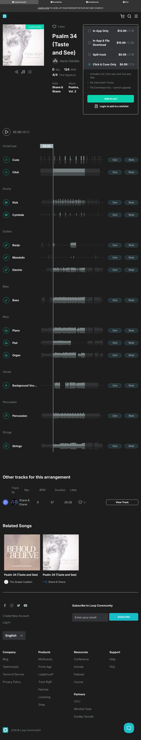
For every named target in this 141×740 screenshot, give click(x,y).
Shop (41, 704)
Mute (131, 159)
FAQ (112, 666)
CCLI (77, 701)
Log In (6, 622)
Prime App (44, 666)
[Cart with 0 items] (122, 16)
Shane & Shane (57, 89)
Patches (43, 689)
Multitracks (45, 659)
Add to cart (110, 98)
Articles (79, 666)
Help (112, 659)
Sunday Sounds (83, 716)
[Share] (16, 72)
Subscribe (124, 616)
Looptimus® (45, 674)
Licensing (44, 697)
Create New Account (16, 616)
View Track (122, 502)
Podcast (79, 674)
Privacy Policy (12, 682)
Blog (5, 659)
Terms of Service (13, 674)
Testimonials (11, 666)
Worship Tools (82, 709)
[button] (23, 45)
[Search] (129, 16)
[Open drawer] (136, 16)
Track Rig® (45, 682)
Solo (114, 159)
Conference (81, 659)
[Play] (6, 132)
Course (78, 682)
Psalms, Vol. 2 (74, 89)
